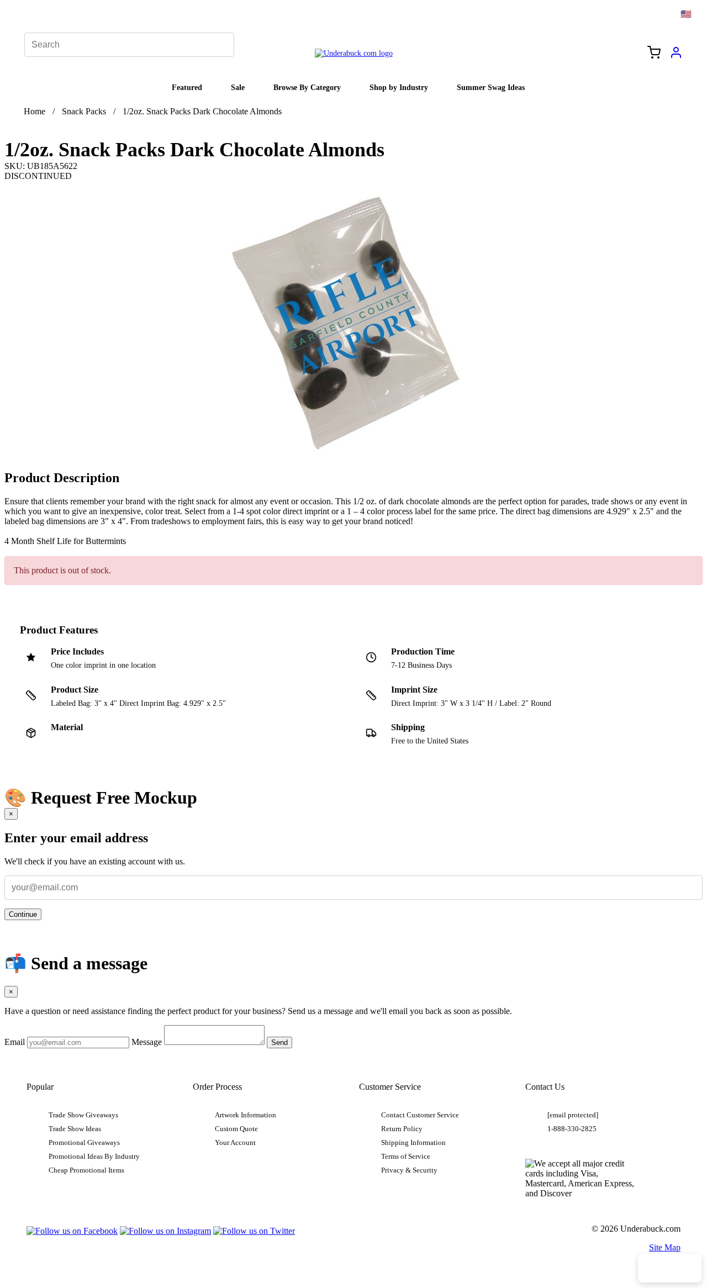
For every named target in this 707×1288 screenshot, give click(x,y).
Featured (187, 87)
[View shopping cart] (654, 53)
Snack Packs (84, 111)
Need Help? (670, 1268)
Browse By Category (307, 87)
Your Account (235, 1143)
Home (34, 111)
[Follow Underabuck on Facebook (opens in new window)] (72, 1231)
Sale (238, 87)
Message (146, 1042)
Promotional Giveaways (84, 1143)
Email (14, 1042)
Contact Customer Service (420, 1115)
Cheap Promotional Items (86, 1170)
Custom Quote (236, 1129)
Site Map (664, 1247)
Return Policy (402, 1129)
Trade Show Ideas (75, 1129)
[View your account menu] (676, 56)
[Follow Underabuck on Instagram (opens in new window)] (165, 1231)
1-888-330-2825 (572, 1129)
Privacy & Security (409, 1170)
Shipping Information (413, 1143)
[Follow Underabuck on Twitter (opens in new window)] (254, 1231)
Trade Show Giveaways (83, 1115)
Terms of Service (405, 1156)
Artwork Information (245, 1115)
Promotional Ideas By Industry (94, 1156)
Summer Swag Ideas (491, 87)
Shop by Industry (399, 87)
